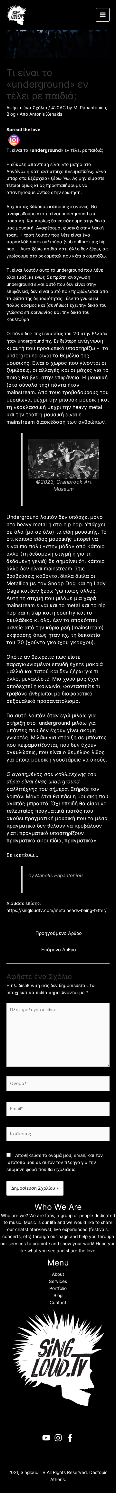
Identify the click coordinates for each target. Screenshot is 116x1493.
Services (58, 1281)
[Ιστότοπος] (58, 1135)
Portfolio (58, 1288)
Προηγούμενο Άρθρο (58, 933)
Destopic (98, 1472)
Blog (10, 114)
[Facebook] (70, 1438)
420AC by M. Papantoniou (78, 107)
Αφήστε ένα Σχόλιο (26, 107)
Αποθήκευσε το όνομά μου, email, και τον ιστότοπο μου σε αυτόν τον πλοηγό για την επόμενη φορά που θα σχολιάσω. (54, 1162)
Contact (58, 1302)
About (58, 1274)
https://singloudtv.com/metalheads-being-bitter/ (56, 910)
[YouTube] (46, 1438)
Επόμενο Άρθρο (58, 950)
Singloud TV (33, 1472)
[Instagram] (14, 140)
